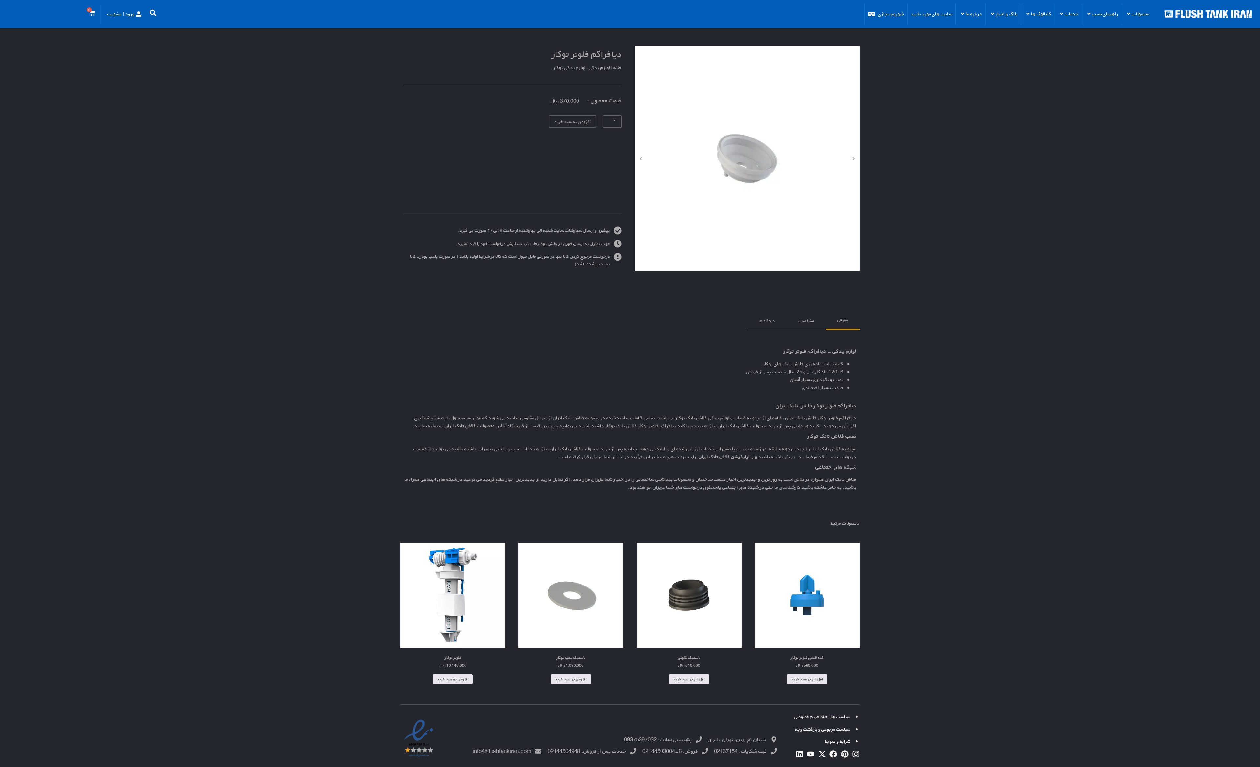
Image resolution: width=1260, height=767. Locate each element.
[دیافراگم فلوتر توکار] (747, 158)
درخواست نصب (841, 456)
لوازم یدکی (599, 67)
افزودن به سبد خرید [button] (807, 679)
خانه (617, 67)
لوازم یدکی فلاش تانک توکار (702, 418)
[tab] (843, 321)
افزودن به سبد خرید (572, 121)
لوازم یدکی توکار (569, 67)
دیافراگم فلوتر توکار (587, 54)
